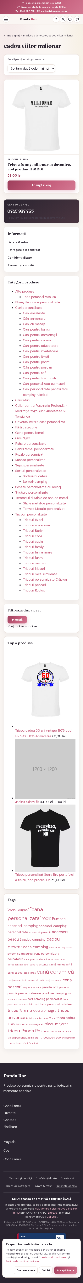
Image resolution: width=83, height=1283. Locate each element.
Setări (46, 1270)
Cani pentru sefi (34, 373)
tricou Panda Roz (25, 1031)
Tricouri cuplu (33, 541)
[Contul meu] (63, 19)
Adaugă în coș (41, 185)
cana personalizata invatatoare (41, 959)
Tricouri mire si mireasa (40, 574)
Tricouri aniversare (36, 525)
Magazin (9, 1142)
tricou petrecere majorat (57, 1037)
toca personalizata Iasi (56, 1004)
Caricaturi (22, 400)
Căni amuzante (34, 313)
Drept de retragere (18, 1186)
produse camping (54, 993)
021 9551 (52, 1216)
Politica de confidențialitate (22, 1261)
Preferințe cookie (66, 1186)
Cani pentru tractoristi (39, 378)
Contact (9, 1120)
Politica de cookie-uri (54, 1257)
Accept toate (65, 1270)
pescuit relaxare (29, 993)
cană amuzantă (60, 964)
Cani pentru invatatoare (40, 351)
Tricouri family (33, 547)
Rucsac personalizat (30, 460)
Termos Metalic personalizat (44, 509)
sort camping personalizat (45, 999)
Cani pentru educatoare (40, 346)
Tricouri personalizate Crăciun (45, 579)
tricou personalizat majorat (23, 1037)
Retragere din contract (24, 250)
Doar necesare (26, 1270)
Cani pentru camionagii (40, 335)
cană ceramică (55, 971)
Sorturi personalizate (30, 471)
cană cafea (30, 972)
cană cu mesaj (53, 980)
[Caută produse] (56, 19)
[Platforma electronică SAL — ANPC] (41, 1238)
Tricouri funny (33, 558)
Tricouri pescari (34, 585)
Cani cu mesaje (34, 324)
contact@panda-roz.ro (54, 11)
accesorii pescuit (40, 932)
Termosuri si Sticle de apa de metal (41, 498)
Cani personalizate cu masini (44, 384)
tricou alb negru (43, 1010)
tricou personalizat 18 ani (57, 1031)
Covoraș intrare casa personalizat (40, 422)
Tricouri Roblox (34, 590)
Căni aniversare (34, 318)
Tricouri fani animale (37, 552)
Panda (28, 19)
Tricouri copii (32, 536)
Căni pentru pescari (37, 367)
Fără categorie (26, 427)
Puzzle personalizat (29, 454)
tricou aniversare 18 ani (42, 1018)
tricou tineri (15, 1043)
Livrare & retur (18, 242)
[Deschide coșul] (77, 19)
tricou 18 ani (18, 1010)
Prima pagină (12, 35)
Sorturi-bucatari (35, 476)
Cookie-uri (67, 1178)
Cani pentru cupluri (37, 340)
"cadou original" (18, 910)
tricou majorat (56, 1024)
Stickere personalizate (31, 492)
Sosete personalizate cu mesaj (38, 487)
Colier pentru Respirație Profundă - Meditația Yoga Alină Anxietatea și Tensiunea (41, 411)
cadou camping (34, 939)
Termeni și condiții (21, 265)
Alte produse (24, 291)
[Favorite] (70, 19)
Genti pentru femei (29, 433)
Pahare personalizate (30, 443)
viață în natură (30, 1043)
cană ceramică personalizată (26, 980)
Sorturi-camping (35, 481)
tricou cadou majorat (29, 1024)
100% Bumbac (54, 919)
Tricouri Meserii (34, 568)
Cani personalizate (28, 308)
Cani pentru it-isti (36, 356)
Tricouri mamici (34, 563)
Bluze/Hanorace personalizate (37, 302)
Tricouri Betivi (33, 530)
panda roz (50, 987)
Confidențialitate (20, 257)
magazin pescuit (32, 987)
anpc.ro (53, 1212)
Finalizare (10, 1127)
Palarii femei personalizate (34, 449)
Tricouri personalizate (31, 514)
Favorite (9, 1113)
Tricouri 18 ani (33, 520)
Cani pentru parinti (36, 362)
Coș (6, 1150)
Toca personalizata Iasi (39, 297)
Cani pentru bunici (36, 329)
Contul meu (12, 1106)
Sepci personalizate (29, 465)
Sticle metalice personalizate (44, 503)
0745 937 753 (26, 11)
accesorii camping (23, 926)
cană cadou (15, 972)
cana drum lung (57, 947)
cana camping (35, 947)
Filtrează (17, 619)
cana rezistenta (39, 964)
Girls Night (22, 438)
